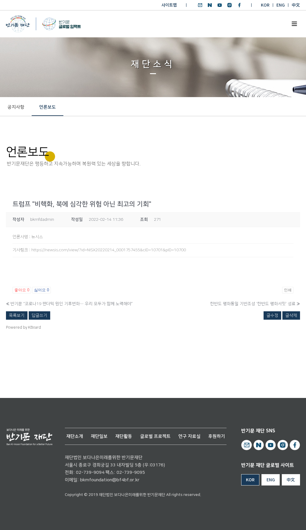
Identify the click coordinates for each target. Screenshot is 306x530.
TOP (284, 518)
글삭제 (291, 315)
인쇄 (288, 290)
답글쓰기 (39, 315)
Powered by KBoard (23, 327)
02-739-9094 (90, 472)
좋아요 (21, 290)
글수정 (272, 315)
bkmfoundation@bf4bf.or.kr (110, 479)
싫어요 (41, 290)
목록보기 (17, 315)
